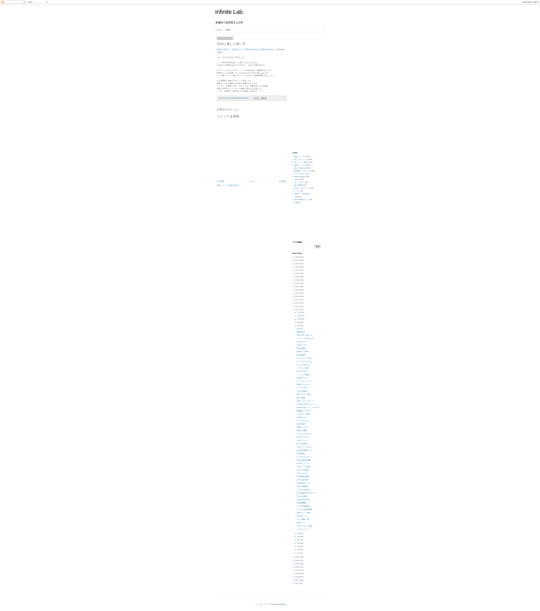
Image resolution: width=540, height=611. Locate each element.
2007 (297, 564)
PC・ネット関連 (301, 162)
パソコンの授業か (303, 375)
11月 (299, 316)
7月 (298, 533)
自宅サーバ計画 (300, 194)
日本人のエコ (302, 342)
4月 (298, 543)
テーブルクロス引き (304, 361)
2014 (297, 296)
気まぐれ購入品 (300, 168)
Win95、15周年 (303, 352)
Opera (297, 179)
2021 (297, 273)
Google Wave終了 (303, 500)
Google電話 (301, 348)
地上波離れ (301, 453)
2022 (297, 270)
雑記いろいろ (300, 156)
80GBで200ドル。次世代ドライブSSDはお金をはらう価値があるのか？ (246, 49)
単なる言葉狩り (303, 444)
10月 (299, 319)
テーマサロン (300, 174)
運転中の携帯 (302, 431)
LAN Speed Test (303, 480)
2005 (297, 570)
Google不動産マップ (304, 450)
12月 (299, 312)
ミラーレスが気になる (305, 338)
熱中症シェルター (303, 384)
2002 (297, 580)
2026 (297, 257)
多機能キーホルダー (304, 411)
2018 (297, 283)
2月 (298, 550)
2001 (297, 583)
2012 (297, 303)
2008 (297, 561)
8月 (298, 326)
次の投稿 (221, 181)
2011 (297, 306)
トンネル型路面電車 (304, 509)
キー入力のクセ (303, 421)
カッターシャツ (303, 529)
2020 (297, 277)
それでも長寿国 (303, 470)
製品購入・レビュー (302, 171)
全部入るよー (302, 417)
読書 (296, 202)
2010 (297, 310)
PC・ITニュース (301, 159)
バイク (297, 191)
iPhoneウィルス (303, 437)
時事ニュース (300, 165)
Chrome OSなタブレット (306, 404)
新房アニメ (301, 523)
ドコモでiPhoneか (304, 490)
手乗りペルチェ (303, 427)
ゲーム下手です (303, 388)
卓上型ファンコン (303, 463)
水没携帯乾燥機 (303, 477)
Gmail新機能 (301, 503)
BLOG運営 (299, 185)
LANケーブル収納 (303, 467)
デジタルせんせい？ (304, 457)
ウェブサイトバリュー (305, 381)
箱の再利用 (301, 424)
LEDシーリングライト (305, 401)
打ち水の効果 (302, 496)
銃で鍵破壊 (301, 355)
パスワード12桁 (303, 368)
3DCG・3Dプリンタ (302, 188)
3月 (298, 546)
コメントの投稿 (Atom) (229, 185)
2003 (297, 577)
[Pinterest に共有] (265, 98)
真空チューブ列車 (303, 513)
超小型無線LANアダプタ (306, 493)
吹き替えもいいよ (303, 378)
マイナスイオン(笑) (304, 358)
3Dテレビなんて (303, 473)
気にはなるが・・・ (304, 371)
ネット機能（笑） (303, 519)
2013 (297, 300)
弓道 (296, 197)
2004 (297, 574)
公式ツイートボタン (304, 447)
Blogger (283, 604)
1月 (298, 553)
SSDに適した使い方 (304, 335)
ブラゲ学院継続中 (303, 506)
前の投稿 (282, 181)
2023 (297, 267)
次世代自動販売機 (303, 460)
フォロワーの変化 (303, 414)
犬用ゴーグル (302, 345)
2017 (297, 287)
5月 (298, 540)
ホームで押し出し (303, 365)
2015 (297, 293)
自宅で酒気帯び (303, 486)
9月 (298, 322)
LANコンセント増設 (304, 526)
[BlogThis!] (257, 98)
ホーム (219, 30)
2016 (297, 290)
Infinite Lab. (229, 12)
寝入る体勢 (301, 398)
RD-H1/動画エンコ (302, 200)
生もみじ (300, 328)
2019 (297, 280)
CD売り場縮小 (302, 391)
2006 (297, 567)
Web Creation (300, 177)
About (228, 30)
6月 (298, 537)
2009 (297, 557)
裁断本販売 (301, 332)
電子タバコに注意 (303, 394)
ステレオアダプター (304, 434)
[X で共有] (260, 98)
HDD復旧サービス (304, 483)
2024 (297, 264)
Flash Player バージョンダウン (308, 408)
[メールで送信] (254, 98)
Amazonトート (302, 516)
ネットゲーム (300, 182)
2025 (297, 260)
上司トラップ (302, 440)
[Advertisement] (306, 79)
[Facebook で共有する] (262, 98)
